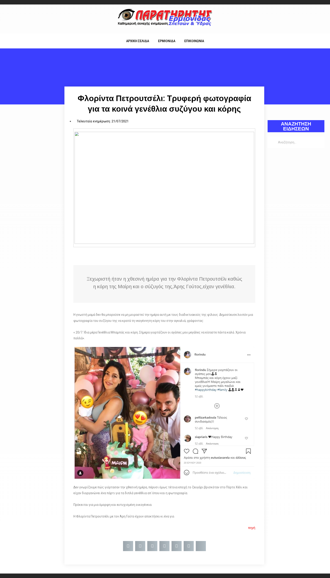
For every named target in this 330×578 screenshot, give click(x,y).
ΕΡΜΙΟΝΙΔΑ (166, 41)
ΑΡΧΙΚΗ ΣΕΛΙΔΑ (137, 41)
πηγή (251, 528)
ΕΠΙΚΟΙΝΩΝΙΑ (194, 41)
